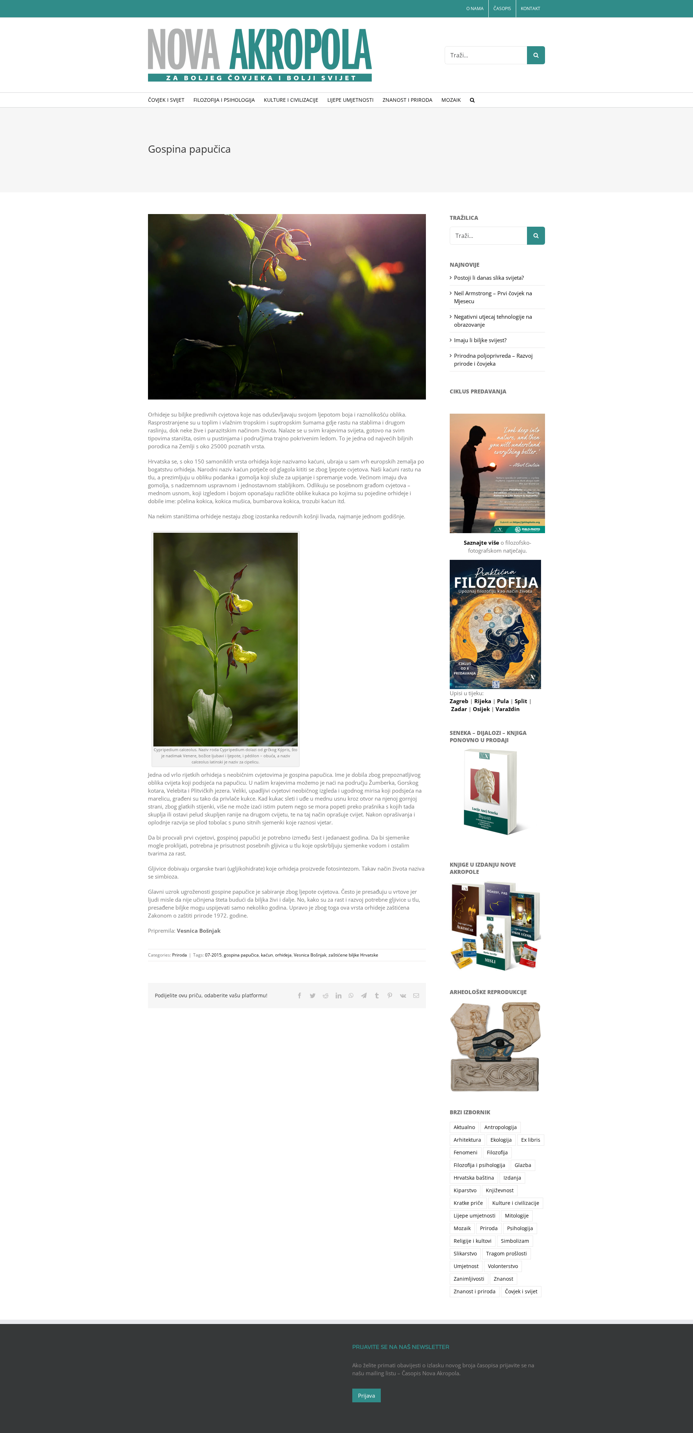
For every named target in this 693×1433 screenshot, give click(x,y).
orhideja (283, 955)
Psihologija (520, 1228)
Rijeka (483, 701)
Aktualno (464, 1127)
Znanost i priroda (475, 1291)
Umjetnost (466, 1266)
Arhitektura (467, 1140)
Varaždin (508, 709)
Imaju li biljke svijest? (480, 340)
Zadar (459, 709)
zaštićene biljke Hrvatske (353, 955)
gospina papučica (241, 955)
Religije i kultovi (473, 1241)
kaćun (267, 955)
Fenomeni (466, 1152)
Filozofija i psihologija (479, 1165)
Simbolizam (515, 1241)
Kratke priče (468, 1203)
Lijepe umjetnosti (475, 1215)
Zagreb (460, 701)
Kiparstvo (465, 1190)
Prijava (366, 1395)
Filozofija (497, 1152)
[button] (472, 100)
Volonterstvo (503, 1266)
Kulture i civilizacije (515, 1203)
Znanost (503, 1279)
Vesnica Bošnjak (310, 955)
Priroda (179, 955)
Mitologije (517, 1215)
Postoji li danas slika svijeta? (489, 277)
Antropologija (500, 1127)
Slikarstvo (465, 1253)
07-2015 (213, 955)
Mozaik (462, 1228)
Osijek (482, 709)
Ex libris (530, 1140)
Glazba (523, 1165)
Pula (503, 701)
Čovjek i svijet (521, 1291)
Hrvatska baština (474, 1178)
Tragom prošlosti (506, 1253)
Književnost (500, 1190)
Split (522, 701)
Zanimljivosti (469, 1279)
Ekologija (501, 1140)
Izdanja (512, 1178)
